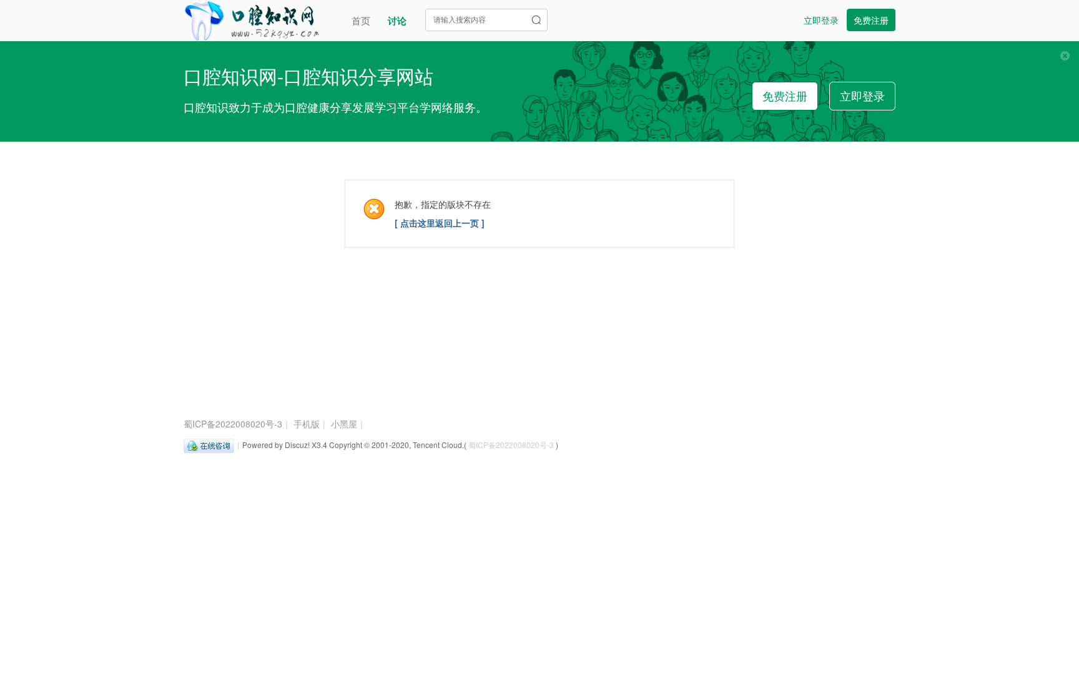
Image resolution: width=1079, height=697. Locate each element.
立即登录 (821, 20)
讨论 (397, 20)
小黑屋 (344, 423)
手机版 (306, 423)
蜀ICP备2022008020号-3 (233, 423)
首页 (361, 20)
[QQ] (209, 444)
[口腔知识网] (251, 18)
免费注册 (871, 20)
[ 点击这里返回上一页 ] (440, 223)
